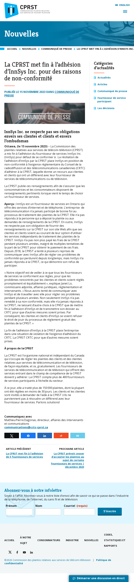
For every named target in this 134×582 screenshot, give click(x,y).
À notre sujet (25, 540)
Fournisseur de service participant (111, 99)
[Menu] (125, 11)
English (124, 5)
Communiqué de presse (112, 91)
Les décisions (106, 108)
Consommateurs (48, 540)
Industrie (72, 540)
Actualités (104, 77)
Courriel (75, 506)
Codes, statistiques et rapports (114, 540)
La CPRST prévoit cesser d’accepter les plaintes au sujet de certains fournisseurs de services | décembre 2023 (67, 460)
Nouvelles (91, 540)
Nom (38, 506)
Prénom (11, 506)
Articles (102, 84)
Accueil (9, 540)
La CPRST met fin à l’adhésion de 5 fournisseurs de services (24, 455)
